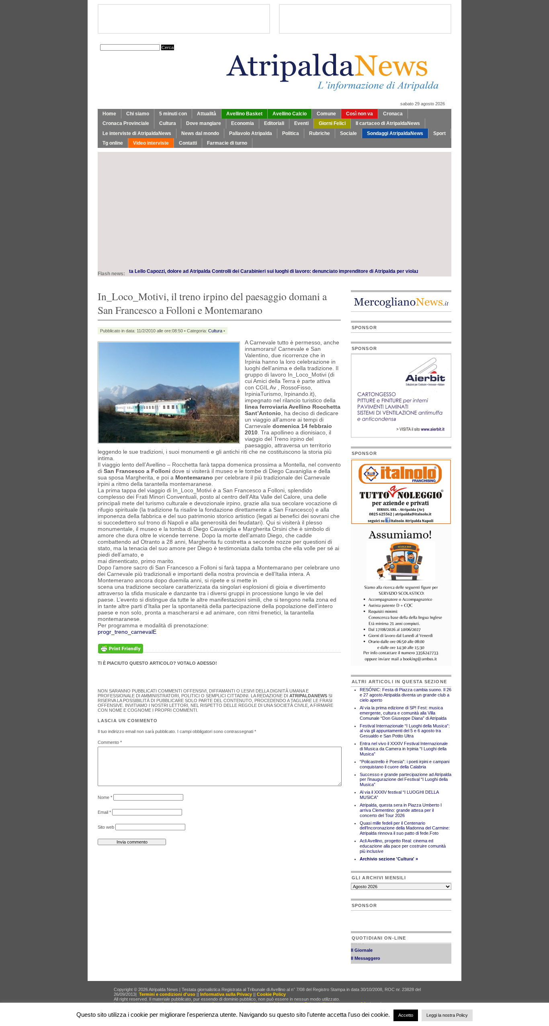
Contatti (188, 143)
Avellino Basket (244, 114)
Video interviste (151, 143)
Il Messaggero (365, 952)
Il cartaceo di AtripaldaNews (388, 123)
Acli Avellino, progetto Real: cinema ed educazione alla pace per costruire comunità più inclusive (403, 846)
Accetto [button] (405, 1015)
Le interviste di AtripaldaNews (136, 133)
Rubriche (319, 133)
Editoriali (274, 123)
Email (104, 812)
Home (109, 114)
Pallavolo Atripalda (250, 133)
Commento (110, 742)
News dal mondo (200, 133)
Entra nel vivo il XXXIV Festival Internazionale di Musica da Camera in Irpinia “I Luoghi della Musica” (404, 748)
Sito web (106, 827)
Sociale (348, 133)
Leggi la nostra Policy (447, 1015)
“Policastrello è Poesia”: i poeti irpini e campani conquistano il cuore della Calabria (404, 764)
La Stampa (362, 960)
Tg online (112, 143)
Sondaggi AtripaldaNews (395, 133)
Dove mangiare (203, 123)
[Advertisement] (274, 208)
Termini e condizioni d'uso (167, 994)
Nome (105, 797)
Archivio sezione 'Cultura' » (389, 858)
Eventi (301, 123)
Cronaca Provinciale (125, 123)
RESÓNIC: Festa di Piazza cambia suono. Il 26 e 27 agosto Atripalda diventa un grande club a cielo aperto (405, 694)
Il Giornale (362, 944)
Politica (290, 133)
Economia (242, 123)
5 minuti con (173, 114)
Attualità (206, 114)
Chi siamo (137, 114)
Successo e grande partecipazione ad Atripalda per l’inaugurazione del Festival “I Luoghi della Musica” (405, 779)
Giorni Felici (332, 123)
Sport (439, 133)
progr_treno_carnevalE (127, 632)
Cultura (167, 123)
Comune (326, 114)
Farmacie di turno (227, 143)
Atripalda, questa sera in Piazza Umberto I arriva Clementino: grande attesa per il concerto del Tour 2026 (401, 810)
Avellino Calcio (289, 114)
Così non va (359, 114)
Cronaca (393, 114)
